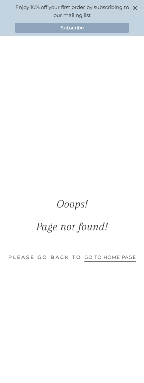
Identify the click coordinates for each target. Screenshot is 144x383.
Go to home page (110, 257)
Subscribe (72, 28)
